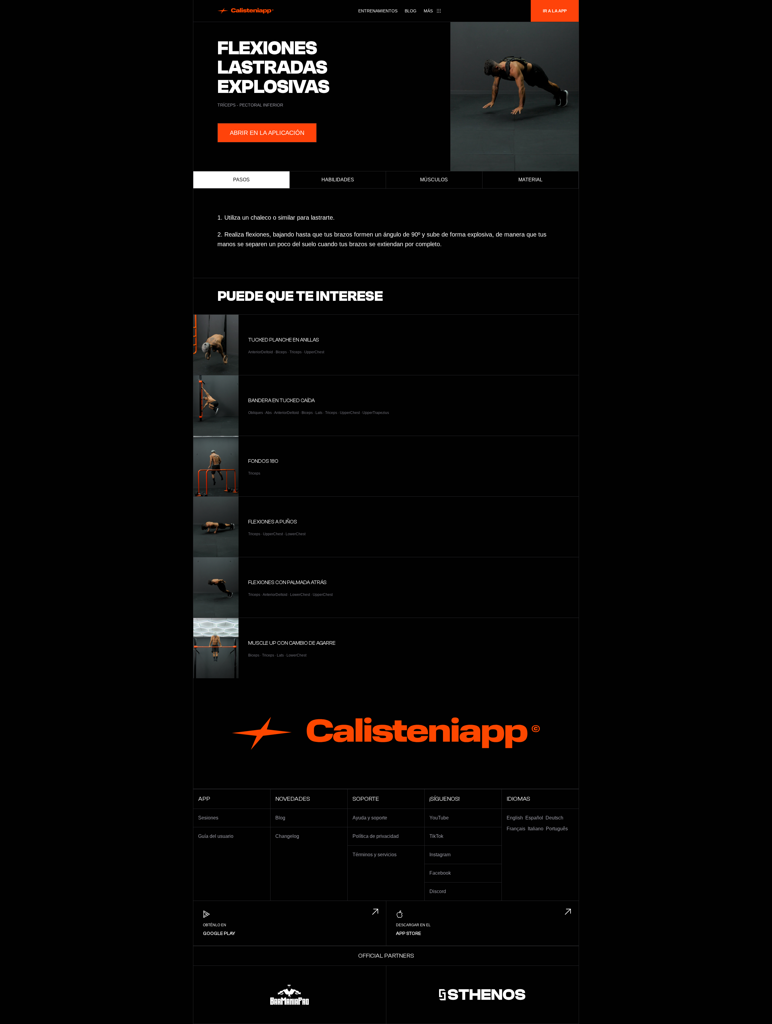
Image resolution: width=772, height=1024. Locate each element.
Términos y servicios (375, 854)
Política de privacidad (376, 836)
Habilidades (337, 179)
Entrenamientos (377, 10)
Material (530, 179)
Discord (437, 891)
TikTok (436, 836)
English (515, 817)
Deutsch (554, 817)
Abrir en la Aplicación (267, 132)
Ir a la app (555, 10)
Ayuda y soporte (370, 817)
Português (557, 828)
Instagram (440, 854)
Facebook (440, 873)
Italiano (535, 828)
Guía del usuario (215, 836)
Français (516, 828)
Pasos (241, 179)
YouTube (439, 817)
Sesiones (208, 817)
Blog (410, 10)
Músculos (434, 179)
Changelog (287, 836)
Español (534, 817)
